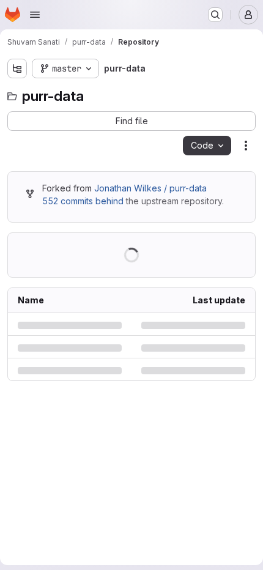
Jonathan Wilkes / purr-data (150, 188)
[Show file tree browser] (17, 68)
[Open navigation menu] (35, 14)
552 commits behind (83, 201)
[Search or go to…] (215, 14)
